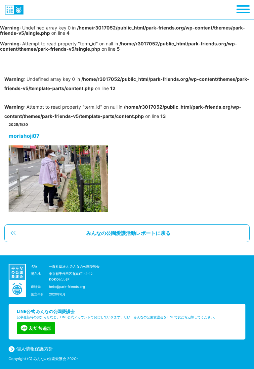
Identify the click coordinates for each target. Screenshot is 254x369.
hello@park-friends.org (67, 287)
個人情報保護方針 (34, 348)
